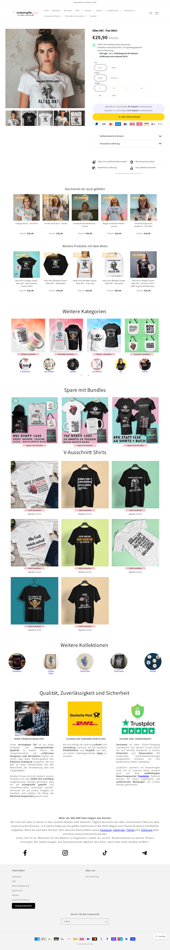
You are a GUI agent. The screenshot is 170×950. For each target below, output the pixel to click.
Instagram (119, 830)
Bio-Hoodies (49, 371)
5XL (121, 371)
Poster (51, 673)
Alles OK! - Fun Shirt (104, 30)
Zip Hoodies (97, 371)
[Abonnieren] (106, 921)
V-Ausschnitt (25, 371)
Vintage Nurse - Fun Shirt (26, 223)
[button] (78, 10)
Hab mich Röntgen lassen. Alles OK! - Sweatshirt (55, 282)
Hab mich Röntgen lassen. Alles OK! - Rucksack (114, 282)
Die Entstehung (92, 876)
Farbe (96, 73)
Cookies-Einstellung (20, 900)
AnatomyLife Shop (87, 944)
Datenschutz (17, 890)
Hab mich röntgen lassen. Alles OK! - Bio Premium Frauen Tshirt (26, 283)
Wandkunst (17, 671)
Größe (97, 83)
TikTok (130, 830)
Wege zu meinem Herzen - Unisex (114, 224)
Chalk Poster (85, 671)
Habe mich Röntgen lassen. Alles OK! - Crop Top (85, 282)
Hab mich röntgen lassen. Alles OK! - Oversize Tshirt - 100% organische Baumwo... (143, 283)
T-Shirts (145, 371)
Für (95, 63)
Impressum (17, 876)
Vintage (51, 671)
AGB (14, 881)
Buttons (153, 671)
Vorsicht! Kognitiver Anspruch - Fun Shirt (143, 224)
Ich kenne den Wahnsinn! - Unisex (85, 224)
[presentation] (3, 118)
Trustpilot (143, 776)
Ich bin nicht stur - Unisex (55, 223)
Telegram (147, 830)
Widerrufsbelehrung (20, 886)
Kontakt (15, 895)
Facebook (106, 830)
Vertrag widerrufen (23, 906)
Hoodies (73, 371)
